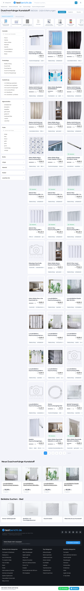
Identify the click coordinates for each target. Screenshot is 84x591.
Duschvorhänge (27, 6)
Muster (4, 172)
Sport (3, 565)
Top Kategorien (47, 549)
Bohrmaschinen (47, 555)
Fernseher (66, 552)
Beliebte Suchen (27, 549)
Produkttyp (5, 60)
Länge (4, 162)
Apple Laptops (26, 555)
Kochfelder (46, 562)
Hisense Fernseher (27, 560)
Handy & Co (5, 555)
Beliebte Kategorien (69, 549)
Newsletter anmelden (73, 542)
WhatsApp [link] (65, 588)
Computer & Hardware (8, 552)
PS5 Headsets (26, 573)
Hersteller (5, 31)
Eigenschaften (6, 101)
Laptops (45, 565)
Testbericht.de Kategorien (10, 549)
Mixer (64, 570)
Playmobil (25, 557)
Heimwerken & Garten (8, 570)
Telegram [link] (75, 588)
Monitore (65, 562)
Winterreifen (66, 565)
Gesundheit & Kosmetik (8, 578)
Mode (3, 568)
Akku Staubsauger (27, 552)
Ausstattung (5, 80)
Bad (20, 6)
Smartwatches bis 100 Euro (30, 570)
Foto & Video (5, 562)
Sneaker (25, 568)
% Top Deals (66, 575)
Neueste (79, 12)
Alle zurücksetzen (20, 16)
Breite (4, 157)
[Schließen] (81, 588)
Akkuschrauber (47, 552)
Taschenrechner (47, 568)
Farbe (4, 127)
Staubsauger (66, 560)
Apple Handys (67, 573)
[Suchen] (76, 2)
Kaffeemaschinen (47, 557)
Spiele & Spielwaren (7, 575)
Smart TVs (25, 565)
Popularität (62, 12)
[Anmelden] (80, 2)
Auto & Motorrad (6, 557)
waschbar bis (6, 178)
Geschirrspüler (67, 557)
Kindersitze (66, 568)
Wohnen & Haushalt (13, 6)
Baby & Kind (5, 581)
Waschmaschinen (47, 573)
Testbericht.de (4, 6)
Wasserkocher (47, 570)
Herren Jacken (47, 560)
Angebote (70, 12)
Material (4, 167)
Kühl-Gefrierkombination (70, 555)
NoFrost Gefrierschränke (29, 562)
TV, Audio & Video (6, 560)
